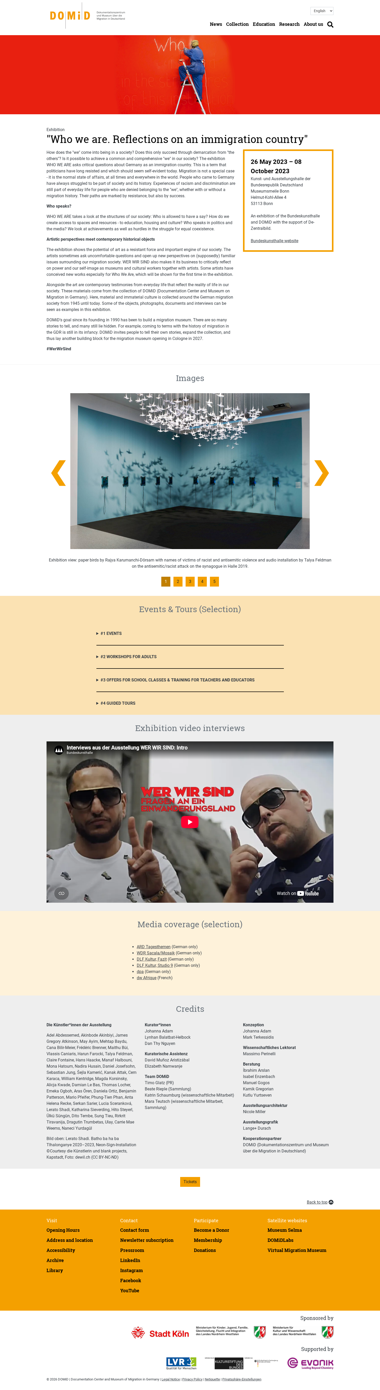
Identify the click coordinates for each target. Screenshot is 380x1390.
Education (264, 24)
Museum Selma (285, 1230)
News (216, 24)
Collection (237, 24)
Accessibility (61, 1250)
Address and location (70, 1240)
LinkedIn (130, 1260)
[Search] (330, 24)
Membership (208, 1240)
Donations (205, 1250)
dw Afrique (146, 977)
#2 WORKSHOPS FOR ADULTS (129, 656)
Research (289, 24)
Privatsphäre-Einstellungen (241, 1379)
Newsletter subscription (146, 1240)
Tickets (190, 1181)
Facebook (130, 1280)
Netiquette (212, 1379)
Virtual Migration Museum (297, 1250)
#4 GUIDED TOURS (118, 703)
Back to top (317, 1202)
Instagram (131, 1270)
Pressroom (132, 1250)
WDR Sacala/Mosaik (156, 953)
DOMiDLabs (280, 1240)
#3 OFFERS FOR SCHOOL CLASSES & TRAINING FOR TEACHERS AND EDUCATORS (178, 680)
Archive (55, 1260)
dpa (140, 971)
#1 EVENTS (111, 633)
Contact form (134, 1230)
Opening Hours (63, 1230)
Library (55, 1270)
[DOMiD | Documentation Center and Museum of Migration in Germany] (89, 15)
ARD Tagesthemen (154, 946)
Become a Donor (211, 1230)
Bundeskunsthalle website (274, 240)
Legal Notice (171, 1379)
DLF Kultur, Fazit (152, 959)
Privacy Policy (192, 1379)
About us (313, 24)
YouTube (129, 1290)
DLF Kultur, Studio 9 (155, 965)
